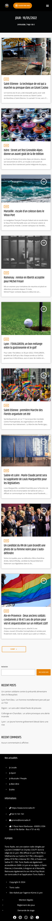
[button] (47, 5)
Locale (6, 79)
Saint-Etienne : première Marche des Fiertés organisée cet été (23, 412)
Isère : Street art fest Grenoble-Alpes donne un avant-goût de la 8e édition (24, 152)
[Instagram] (20, 917)
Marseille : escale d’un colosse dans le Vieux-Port (24, 213)
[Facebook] (14, 917)
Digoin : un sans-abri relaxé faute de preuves (21, 708)
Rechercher (4, 667)
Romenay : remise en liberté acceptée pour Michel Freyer (24, 279)
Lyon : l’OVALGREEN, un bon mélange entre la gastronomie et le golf (23, 346)
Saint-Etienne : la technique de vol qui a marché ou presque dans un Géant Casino (26, 85)
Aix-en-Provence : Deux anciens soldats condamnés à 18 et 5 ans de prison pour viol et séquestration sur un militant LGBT (26, 619)
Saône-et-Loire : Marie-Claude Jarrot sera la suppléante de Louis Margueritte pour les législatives (25, 479)
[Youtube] (37, 917)
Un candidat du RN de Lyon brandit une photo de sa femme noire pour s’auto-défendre (24, 549)
